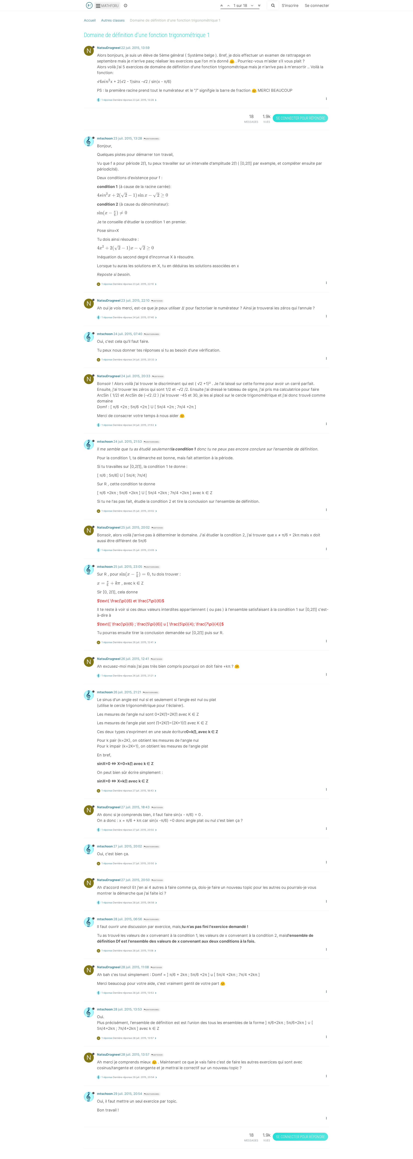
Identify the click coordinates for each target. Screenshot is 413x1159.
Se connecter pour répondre (300, 118)
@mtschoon (157, 301)
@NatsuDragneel (152, 139)
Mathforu (109, 5)
